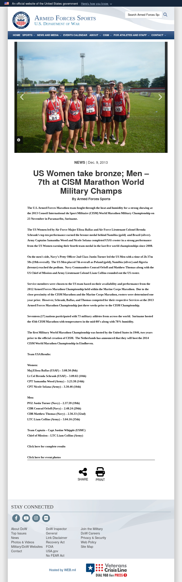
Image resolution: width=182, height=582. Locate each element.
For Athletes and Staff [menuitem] (130, 35)
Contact (16, 551)
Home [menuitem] (16, 35)
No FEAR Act (55, 555)
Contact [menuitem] (157, 35)
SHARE (83, 479)
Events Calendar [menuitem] (75, 35)
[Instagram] (36, 518)
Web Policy (88, 542)
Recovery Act (55, 542)
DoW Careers (90, 533)
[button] (97, 3)
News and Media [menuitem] (48, 35)
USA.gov (52, 551)
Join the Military (92, 528)
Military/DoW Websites (27, 546)
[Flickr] (46, 518)
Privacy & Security (93, 537)
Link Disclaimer (56, 537)
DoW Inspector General (56, 530)
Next (159, 97)
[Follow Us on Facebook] (16, 518)
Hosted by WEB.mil (62, 570)
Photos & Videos (22, 542)
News (15, 537)
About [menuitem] (93, 35)
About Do (17, 528)
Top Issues (18, 533)
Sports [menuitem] (27, 35)
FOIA (49, 546)
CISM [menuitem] (106, 35)
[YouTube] (26, 518)
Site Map (87, 546)
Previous (22, 97)
